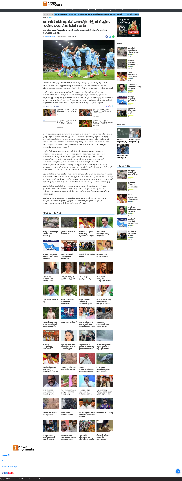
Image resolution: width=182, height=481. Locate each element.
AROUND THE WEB (52, 213)
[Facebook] (3, 473)
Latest (120, 44)
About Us (6, 455)
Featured (121, 125)
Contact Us (28, 479)
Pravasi (90, 10)
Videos (117, 10)
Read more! (5, 461)
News (60, 10)
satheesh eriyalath (50, 37)
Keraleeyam (126, 10)
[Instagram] (9, 473)
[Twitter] (6, 473)
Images (110, 10)
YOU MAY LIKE (123, 166)
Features (82, 10)
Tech (103, 10)
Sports (67, 10)
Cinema (74, 10)
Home (54, 10)
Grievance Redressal (38, 479)
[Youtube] (12, 473)
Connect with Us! (9, 467)
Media (97, 10)
